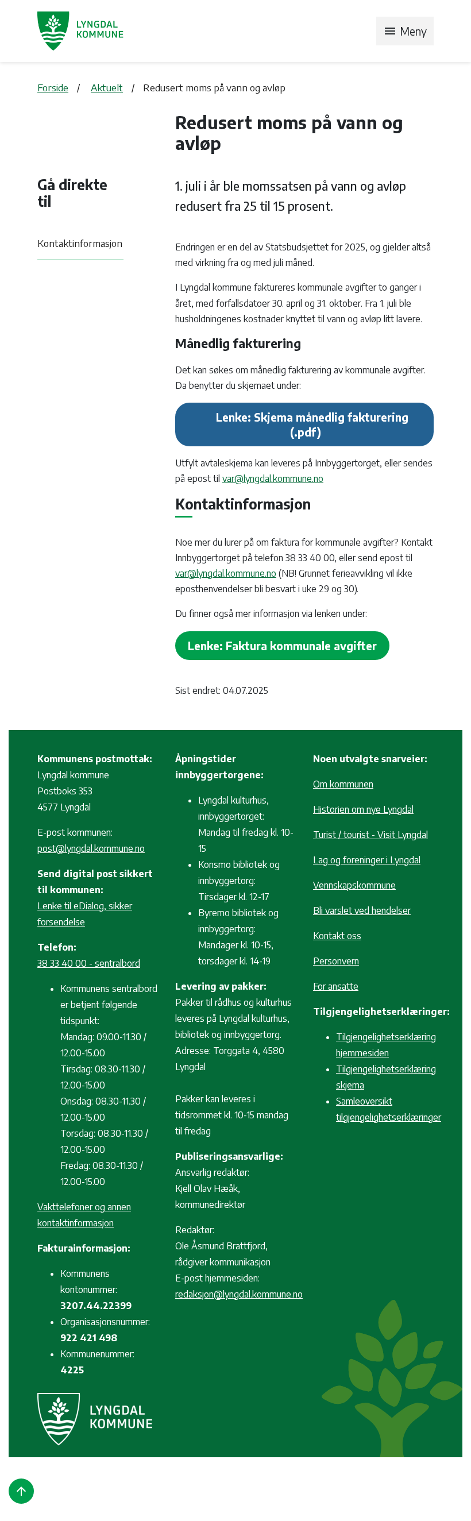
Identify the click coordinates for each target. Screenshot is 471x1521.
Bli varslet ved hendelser (362, 910)
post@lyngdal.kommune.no (91, 848)
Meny (405, 31)
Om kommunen (343, 784)
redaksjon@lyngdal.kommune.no (239, 1294)
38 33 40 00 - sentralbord (88, 963)
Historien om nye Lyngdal (363, 809)
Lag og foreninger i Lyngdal (366, 860)
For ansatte (335, 986)
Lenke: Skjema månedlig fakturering (312, 417)
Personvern (336, 961)
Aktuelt (107, 87)
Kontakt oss (337, 935)
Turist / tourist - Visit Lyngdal (370, 834)
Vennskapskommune (354, 885)
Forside (52, 87)
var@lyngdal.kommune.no (272, 478)
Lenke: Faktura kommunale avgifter (282, 646)
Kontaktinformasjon (79, 243)
